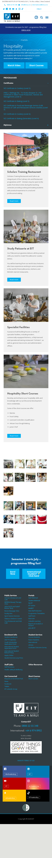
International (32, 642)
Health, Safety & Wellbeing (13, 670)
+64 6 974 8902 (33, 730)
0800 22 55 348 (12, 5)
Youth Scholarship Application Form (10, 643)
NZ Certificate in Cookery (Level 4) (17, 114)
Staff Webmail (33, 598)
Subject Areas (14, 40)
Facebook (7, 684)
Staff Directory (9, 667)
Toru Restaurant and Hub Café (13, 622)
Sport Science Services (12, 616)
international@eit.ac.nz (40, 5)
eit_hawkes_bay (34, 786)
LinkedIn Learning (34, 621)
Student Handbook (10, 637)
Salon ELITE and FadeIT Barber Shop (12, 607)
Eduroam (31, 618)
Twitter (6, 686)
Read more (14, 201)
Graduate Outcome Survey (37, 647)
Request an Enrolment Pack (13, 679)
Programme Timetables (36, 613)
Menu (47, 17)
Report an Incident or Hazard (35, 624)
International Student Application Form (11, 647)
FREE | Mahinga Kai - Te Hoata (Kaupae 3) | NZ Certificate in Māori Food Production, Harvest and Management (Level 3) (23, 95)
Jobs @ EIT (31, 628)
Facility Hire (8, 613)
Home (6, 40)
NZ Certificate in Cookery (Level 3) (17, 88)
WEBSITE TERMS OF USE (26, 760)
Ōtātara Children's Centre (13, 619)
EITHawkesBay (34, 797)
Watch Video (14, 65)
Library (30, 645)
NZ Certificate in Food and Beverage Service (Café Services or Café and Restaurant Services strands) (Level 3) (26, 107)
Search (41, 17)
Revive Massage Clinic (11, 611)
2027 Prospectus (10, 640)
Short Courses (36, 65)
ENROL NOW (26, 30)
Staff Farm (31, 616)
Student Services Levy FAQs (13, 658)
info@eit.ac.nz (26, 5)
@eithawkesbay (10, 774)
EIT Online (31, 606)
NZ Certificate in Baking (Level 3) (16, 101)
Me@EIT (31, 608)
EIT (30, 774)
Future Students (33, 640)
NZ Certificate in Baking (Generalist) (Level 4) (21, 118)
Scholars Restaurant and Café (12, 599)
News (6, 681)
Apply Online (8, 655)
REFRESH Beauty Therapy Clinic (12, 603)
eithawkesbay (10, 798)
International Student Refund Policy (11, 652)
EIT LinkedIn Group (10, 689)
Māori (39, 8)
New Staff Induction (35, 611)
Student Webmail (34, 601)
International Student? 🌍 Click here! (34, 573)
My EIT (30, 603)
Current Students (34, 637)
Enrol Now (12, 572)
